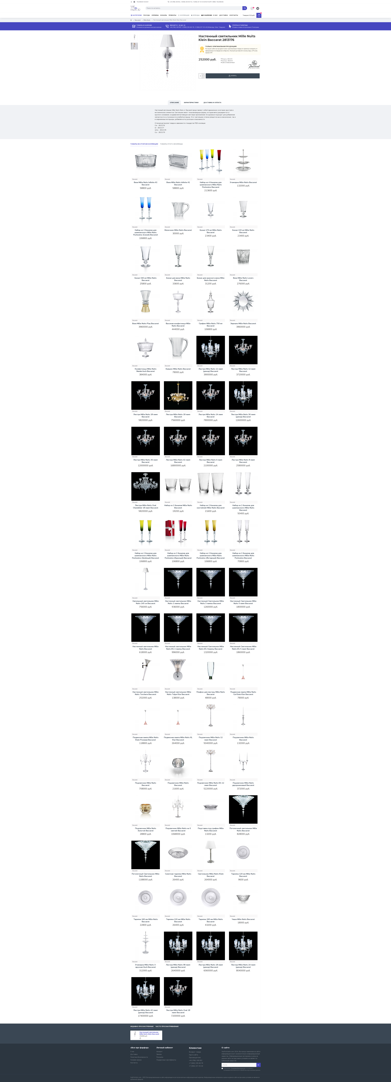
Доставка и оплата (212, 102)
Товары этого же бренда (171, 144)
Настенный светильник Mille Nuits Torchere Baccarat (146, 693)
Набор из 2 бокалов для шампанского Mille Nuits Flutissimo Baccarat (243, 555)
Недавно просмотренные (141, 1026)
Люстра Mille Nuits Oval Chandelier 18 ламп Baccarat (145, 506)
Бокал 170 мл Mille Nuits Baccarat (211, 231)
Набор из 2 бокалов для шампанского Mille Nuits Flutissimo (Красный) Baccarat (178, 555)
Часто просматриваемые (166, 1026)
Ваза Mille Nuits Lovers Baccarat (243, 279)
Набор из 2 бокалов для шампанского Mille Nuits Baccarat (243, 507)
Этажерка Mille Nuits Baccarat (243, 182)
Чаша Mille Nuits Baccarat (243, 919)
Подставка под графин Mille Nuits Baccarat (211, 829)
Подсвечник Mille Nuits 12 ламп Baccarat (211, 738)
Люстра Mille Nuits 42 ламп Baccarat (178, 461)
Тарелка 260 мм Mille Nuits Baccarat (211, 920)
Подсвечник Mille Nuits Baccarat (243, 738)
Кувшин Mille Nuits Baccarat (178, 369)
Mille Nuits (146, 20)
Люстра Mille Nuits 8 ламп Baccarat (243, 461)
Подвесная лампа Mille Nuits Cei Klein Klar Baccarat (243, 693)
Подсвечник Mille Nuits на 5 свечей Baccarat (178, 829)
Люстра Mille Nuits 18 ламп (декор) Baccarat (211, 966)
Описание (174, 102)
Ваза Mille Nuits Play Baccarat (145, 323)
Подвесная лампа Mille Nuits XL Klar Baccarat (178, 738)
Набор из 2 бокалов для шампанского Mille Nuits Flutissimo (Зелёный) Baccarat (145, 555)
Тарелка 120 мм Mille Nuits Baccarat (243, 875)
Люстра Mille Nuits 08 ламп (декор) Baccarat (178, 966)
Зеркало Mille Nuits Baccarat (243, 323)
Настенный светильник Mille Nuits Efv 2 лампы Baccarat (178, 647)
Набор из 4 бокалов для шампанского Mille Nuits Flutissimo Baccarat (211, 184)
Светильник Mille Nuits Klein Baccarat (211, 875)
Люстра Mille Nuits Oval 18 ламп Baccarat (178, 1011)
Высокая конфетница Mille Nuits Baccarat (178, 324)
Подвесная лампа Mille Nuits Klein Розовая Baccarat (145, 738)
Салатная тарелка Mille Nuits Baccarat (178, 875)
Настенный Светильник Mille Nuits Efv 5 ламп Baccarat (243, 647)
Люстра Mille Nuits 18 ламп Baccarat (145, 415)
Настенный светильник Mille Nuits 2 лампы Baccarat (178, 602)
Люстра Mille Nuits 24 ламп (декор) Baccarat (243, 966)
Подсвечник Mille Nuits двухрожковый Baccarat (243, 784)
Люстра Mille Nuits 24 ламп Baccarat (211, 415)
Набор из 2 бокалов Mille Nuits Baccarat (178, 506)
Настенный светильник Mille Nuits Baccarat (146, 647)
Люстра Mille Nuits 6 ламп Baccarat (210, 461)
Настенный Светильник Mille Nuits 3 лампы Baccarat (211, 602)
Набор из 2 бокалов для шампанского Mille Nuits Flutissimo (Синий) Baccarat (145, 232)
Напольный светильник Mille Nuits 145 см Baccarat (146, 602)
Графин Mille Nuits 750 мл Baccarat (210, 324)
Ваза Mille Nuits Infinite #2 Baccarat (145, 183)
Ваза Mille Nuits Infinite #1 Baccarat (178, 183)
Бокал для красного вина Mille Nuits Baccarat (210, 279)
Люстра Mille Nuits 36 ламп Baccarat (145, 461)
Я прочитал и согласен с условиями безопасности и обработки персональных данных (242, 1069)
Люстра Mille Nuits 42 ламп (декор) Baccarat (145, 1011)
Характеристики (191, 102)
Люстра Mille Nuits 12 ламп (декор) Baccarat (211, 370)
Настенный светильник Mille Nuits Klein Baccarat (149, 1033)
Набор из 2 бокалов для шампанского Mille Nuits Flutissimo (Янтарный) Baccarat (211, 555)
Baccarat (138, 20)
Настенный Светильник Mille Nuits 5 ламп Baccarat (243, 602)
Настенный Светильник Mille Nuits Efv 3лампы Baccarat (211, 647)
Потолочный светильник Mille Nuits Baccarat (243, 829)
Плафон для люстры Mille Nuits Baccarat (211, 693)
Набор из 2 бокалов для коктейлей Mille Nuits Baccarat (211, 506)
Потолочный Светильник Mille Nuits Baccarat (145, 875)
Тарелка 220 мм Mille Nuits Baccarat (178, 920)
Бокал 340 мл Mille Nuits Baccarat (146, 279)
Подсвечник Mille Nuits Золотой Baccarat (145, 829)
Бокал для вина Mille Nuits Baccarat (178, 279)
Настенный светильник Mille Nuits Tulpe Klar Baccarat (178, 693)
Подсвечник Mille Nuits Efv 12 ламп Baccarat (210, 784)
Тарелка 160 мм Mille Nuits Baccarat (145, 920)
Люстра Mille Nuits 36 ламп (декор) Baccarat (243, 415)
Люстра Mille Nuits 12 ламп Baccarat (243, 370)
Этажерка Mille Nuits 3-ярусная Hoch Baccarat (145, 966)
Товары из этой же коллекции (144, 144)
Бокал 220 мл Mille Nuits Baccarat (243, 231)
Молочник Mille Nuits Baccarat (178, 230)
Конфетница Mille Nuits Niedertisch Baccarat (145, 370)
